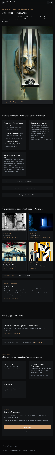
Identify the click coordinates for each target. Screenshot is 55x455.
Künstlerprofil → (38, 342)
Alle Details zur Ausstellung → (12, 333)
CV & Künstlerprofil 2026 (15, 450)
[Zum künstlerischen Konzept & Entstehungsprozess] (27, 63)
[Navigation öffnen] (48, 2)
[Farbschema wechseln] (51, 2)
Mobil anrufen (27, 432)
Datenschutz (32, 450)
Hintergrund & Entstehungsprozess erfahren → (14, 101)
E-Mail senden (27, 427)
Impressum (25, 450)
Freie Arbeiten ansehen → (11, 298)
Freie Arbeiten (5, 450)
